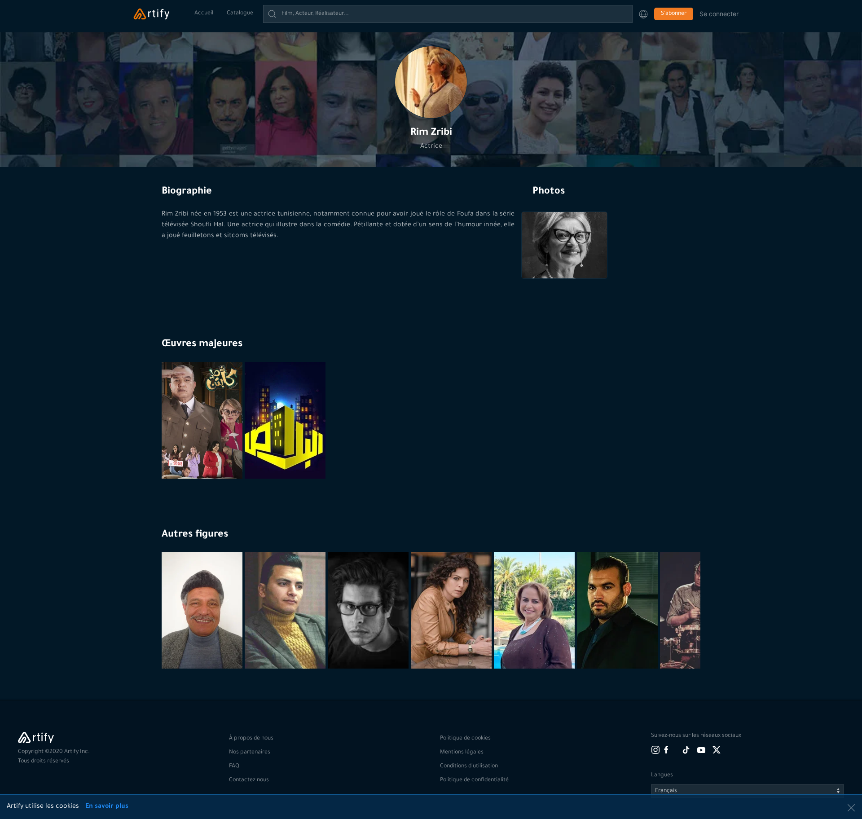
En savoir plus (106, 806)
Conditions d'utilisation (469, 766)
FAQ (234, 766)
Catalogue (240, 13)
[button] (643, 14)
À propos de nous (251, 738)
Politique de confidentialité (474, 780)
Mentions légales (462, 752)
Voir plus (203, 646)
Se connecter (719, 14)
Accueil (203, 13)
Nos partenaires (249, 752)
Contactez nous (249, 780)
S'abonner (673, 14)
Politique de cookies (465, 738)
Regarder (203, 457)
